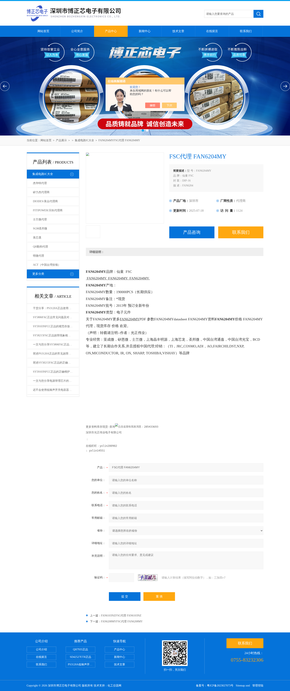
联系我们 (246, 31)
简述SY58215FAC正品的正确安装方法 (56, 362)
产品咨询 (191, 232)
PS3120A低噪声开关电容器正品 (81, 664)
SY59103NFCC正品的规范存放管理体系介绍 (56, 326)
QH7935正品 (80, 649)
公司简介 (77, 31)
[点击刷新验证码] (148, 577)
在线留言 (212, 31)
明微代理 (38, 255)
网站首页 (43, 31)
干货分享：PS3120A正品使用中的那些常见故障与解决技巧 (56, 308)
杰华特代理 (40, 183)
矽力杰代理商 (41, 192)
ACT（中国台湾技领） (47, 264)
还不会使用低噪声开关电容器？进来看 (56, 389)
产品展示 (61, 140)
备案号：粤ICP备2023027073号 (214, 685)
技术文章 (178, 31)
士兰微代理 (40, 219)
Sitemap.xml (243, 685)
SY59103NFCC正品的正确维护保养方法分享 (56, 371)
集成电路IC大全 (84, 140)
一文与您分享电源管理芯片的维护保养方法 (56, 380)
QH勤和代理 (40, 246)
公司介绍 (41, 649)
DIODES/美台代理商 (45, 201)
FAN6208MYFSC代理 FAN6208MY (122, 621)
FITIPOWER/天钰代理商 (48, 210)
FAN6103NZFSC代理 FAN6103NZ (121, 615)
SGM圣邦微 (40, 228)
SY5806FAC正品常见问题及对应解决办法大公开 (56, 317)
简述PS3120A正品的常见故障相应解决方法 (56, 353)
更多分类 (38, 273)
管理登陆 (257, 685)
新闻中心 (145, 31)
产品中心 (111, 31)
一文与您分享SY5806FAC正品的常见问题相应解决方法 (56, 344)
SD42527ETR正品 (80, 656)
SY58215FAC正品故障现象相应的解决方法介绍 (56, 335)
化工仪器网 (114, 685)
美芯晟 (37, 237)
